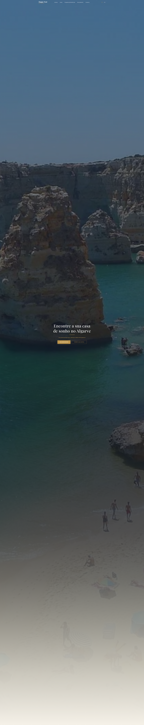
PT (102, 2)
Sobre (61, 2)
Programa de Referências (70, 2)
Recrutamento (80, 2)
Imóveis (56, 2)
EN (104, 2)
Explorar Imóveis (64, 342)
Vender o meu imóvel (79, 342)
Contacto (88, 2)
